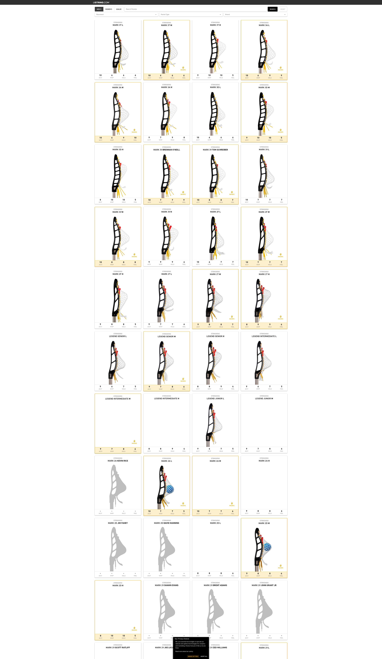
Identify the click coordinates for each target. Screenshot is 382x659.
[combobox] (126, 15)
